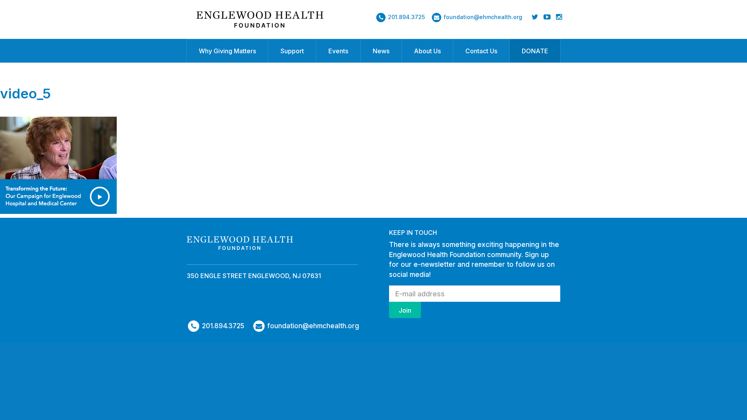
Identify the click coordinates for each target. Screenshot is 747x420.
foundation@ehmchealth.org (483, 17)
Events (338, 51)
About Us (427, 51)
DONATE (535, 51)
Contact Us (481, 51)
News (381, 51)
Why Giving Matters (227, 51)
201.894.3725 (406, 17)
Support (292, 51)
